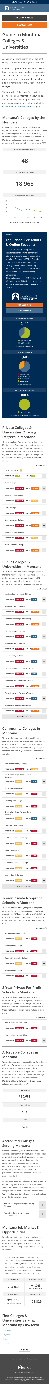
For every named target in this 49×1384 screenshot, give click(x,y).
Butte (5, 1348)
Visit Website (24, 310)
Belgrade (6, 1335)
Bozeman (6, 1343)
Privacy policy (32, 1359)
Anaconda (7, 1330)
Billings (6, 1339)
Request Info (24, 305)
